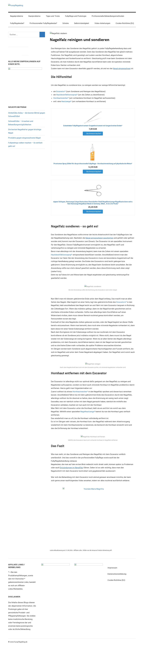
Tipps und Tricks (53, 16)
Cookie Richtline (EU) (116, 580)
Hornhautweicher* (61, 98)
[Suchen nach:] (26, 34)
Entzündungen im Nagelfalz (71, 467)
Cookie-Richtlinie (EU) (125, 23)
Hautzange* (66, 101)
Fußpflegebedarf (17, 23)
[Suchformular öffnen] (132, 16)
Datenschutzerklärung (117, 574)
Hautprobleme (34, 16)
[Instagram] (18, 50)
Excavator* (61, 91)
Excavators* (121, 302)
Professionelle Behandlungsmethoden (108, 16)
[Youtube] (25, 50)
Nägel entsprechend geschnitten (99, 238)
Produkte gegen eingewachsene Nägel (24, 138)
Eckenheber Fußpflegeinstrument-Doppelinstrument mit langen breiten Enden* (92, 126)
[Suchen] (42, 34)
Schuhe (65, 23)
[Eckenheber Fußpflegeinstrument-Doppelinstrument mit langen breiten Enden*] (93, 117)
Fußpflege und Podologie (75, 16)
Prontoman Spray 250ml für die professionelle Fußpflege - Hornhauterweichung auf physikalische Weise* (93, 164)
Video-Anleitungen (102, 23)
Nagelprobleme (16, 16)
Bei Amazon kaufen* (94, 133)
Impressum (112, 568)
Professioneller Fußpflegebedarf (43, 23)
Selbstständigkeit (81, 23)
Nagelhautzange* (87, 411)
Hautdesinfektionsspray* (67, 95)
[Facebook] (11, 50)
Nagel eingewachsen (121, 68)
